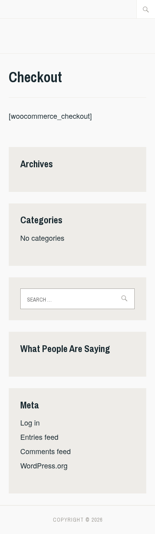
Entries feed (39, 436)
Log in (30, 422)
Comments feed (45, 451)
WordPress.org (44, 465)
